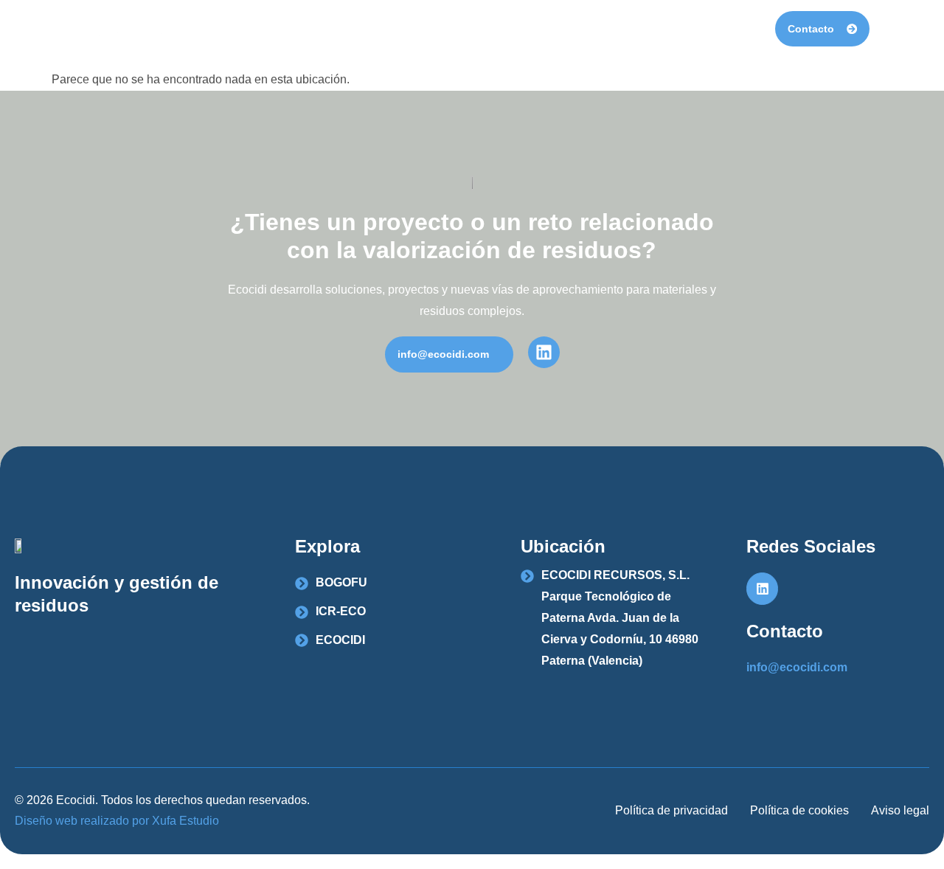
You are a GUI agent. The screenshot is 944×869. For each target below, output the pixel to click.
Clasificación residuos (514, 28)
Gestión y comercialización (681, 28)
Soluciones (391, 28)
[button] (449, 354)
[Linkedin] (762, 588)
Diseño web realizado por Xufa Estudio (117, 820)
